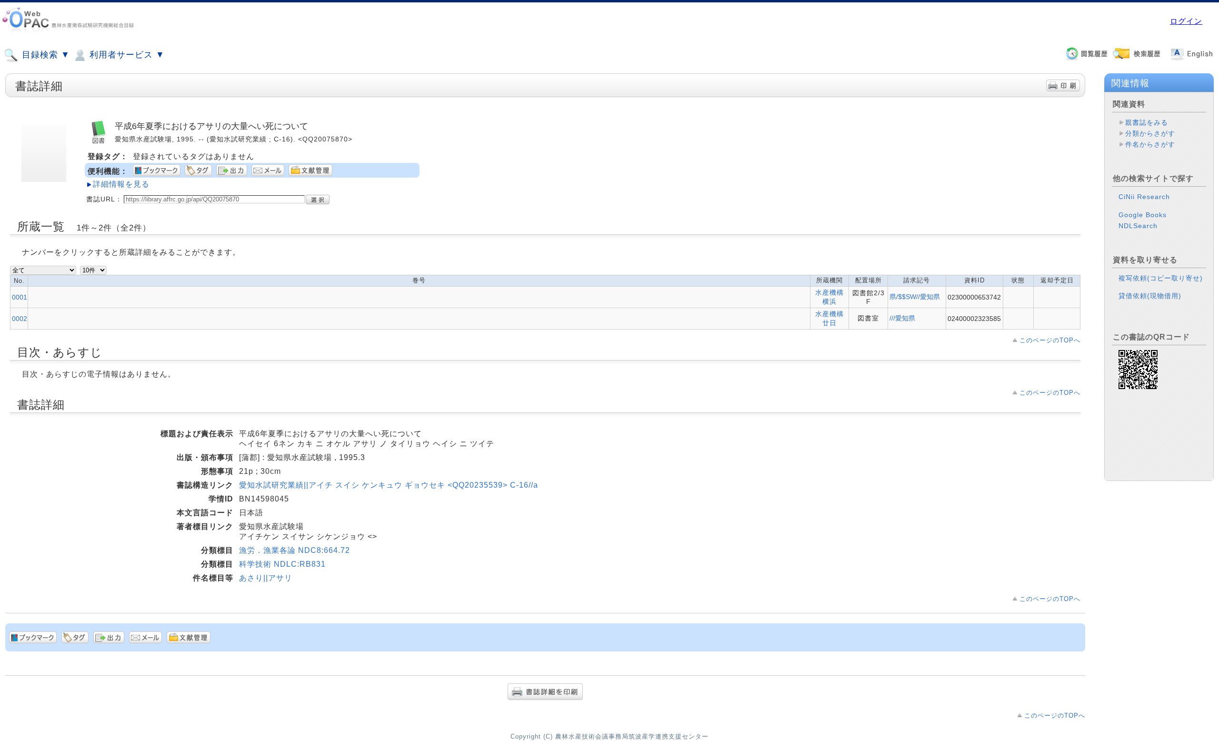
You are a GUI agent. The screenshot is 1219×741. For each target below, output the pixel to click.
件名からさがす (1150, 144)
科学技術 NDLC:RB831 (282, 564)
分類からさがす (1150, 133)
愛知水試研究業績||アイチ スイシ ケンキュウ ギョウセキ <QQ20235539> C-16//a (388, 485)
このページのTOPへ (1049, 340)
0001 (19, 297)
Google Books (1143, 215)
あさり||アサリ (265, 578)
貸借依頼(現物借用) (1150, 296)
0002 (19, 318)
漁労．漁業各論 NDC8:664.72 (294, 550)
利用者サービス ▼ (126, 55)
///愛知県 (902, 318)
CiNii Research (1144, 196)
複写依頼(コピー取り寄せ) (1161, 278)
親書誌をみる (1146, 122)
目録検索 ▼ (44, 55)
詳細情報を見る (121, 184)
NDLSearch (1138, 226)
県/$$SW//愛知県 (914, 296)
